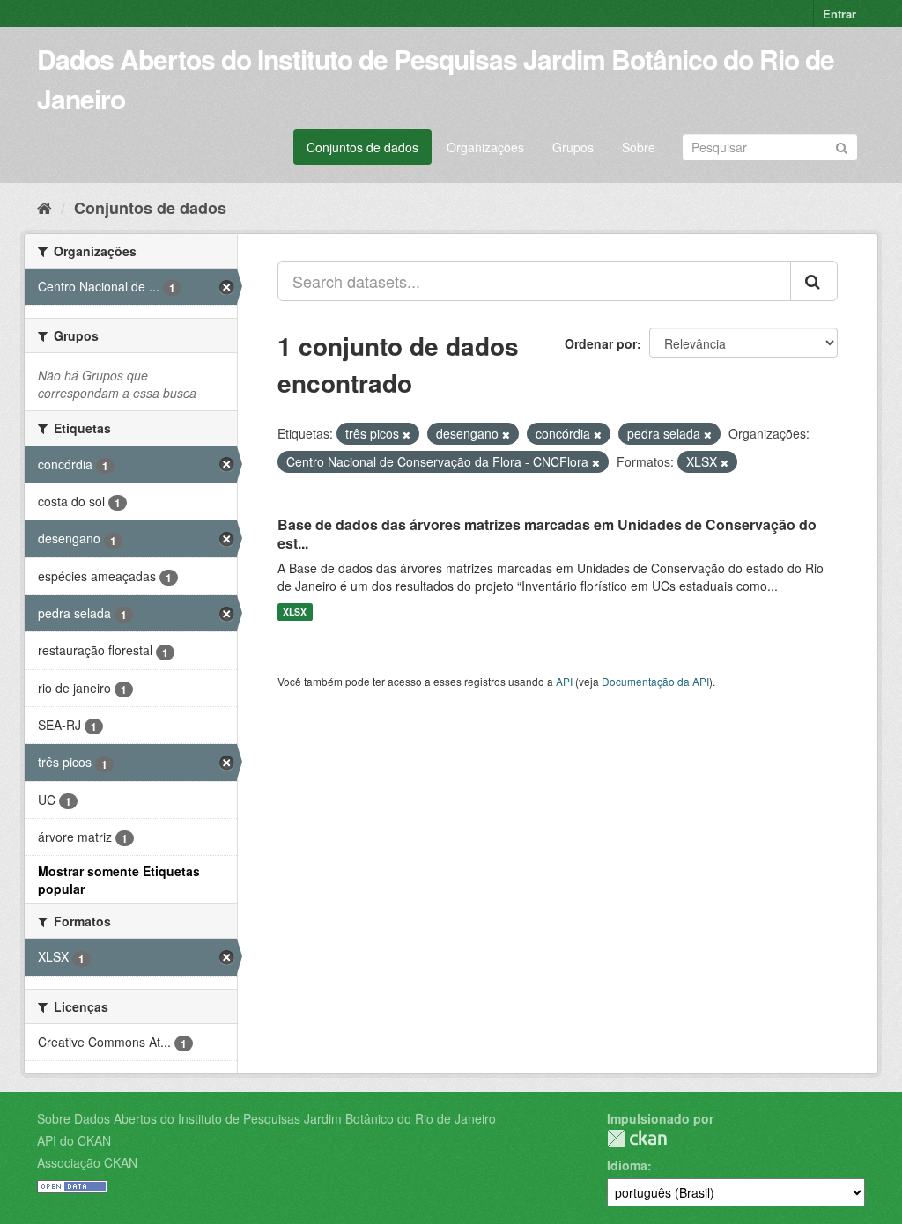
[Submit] (841, 145)
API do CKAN (74, 1140)
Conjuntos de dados (362, 147)
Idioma (627, 1165)
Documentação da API (655, 681)
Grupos (573, 147)
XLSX (295, 611)
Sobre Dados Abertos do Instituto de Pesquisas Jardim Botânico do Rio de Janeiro (266, 1118)
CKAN (637, 1138)
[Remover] (406, 434)
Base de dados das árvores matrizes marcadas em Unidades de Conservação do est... (547, 533)
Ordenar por (601, 343)
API (564, 681)
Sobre (638, 147)
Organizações (485, 147)
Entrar (839, 13)
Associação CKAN (87, 1162)
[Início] (44, 206)
